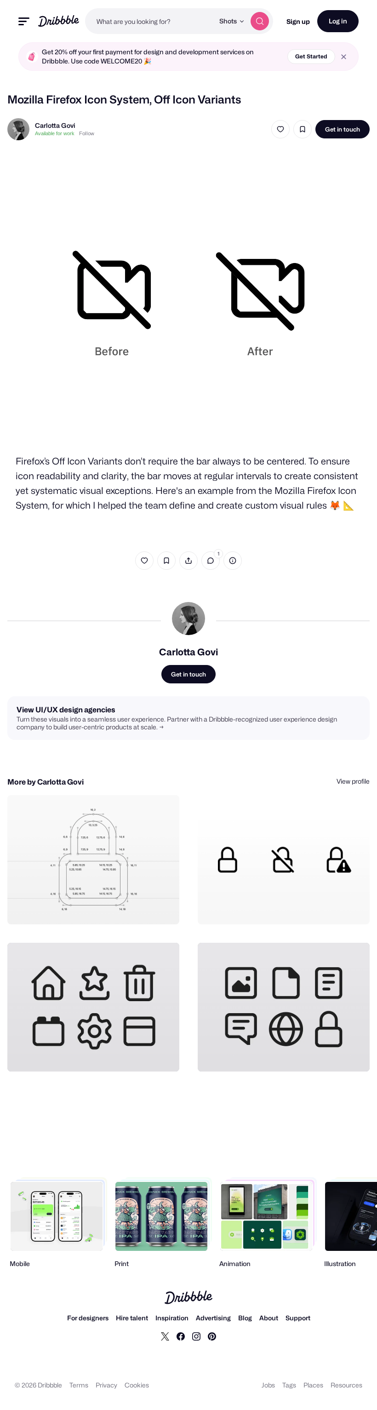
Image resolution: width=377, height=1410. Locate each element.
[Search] (260, 21)
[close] (344, 57)
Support (298, 1318)
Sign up (298, 21)
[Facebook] (181, 1336)
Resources (346, 1385)
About (268, 1318)
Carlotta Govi (55, 125)
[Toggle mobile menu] (24, 21)
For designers (88, 1318)
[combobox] (150, 21)
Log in (338, 21)
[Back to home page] (58, 21)
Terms (78, 1385)
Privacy (106, 1385)
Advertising (213, 1318)
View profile (353, 781)
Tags (289, 1385)
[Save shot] (302, 129)
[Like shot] (280, 129)
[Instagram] (196, 1336)
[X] (165, 1336)
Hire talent (132, 1318)
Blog (245, 1318)
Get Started (311, 56)
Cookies (137, 1385)
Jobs (268, 1385)
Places (313, 1385)
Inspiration (171, 1318)
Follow (86, 133)
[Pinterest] (212, 1336)
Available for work (54, 133)
